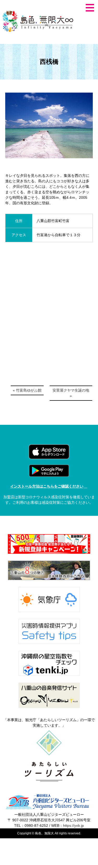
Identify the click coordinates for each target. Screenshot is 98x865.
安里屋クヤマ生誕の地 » (71, 393)
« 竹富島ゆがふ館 (27, 390)
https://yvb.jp (73, 825)
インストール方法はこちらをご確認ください (46, 486)
